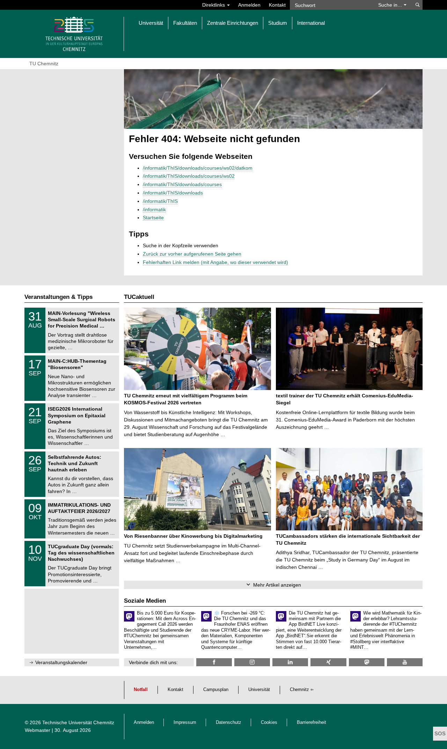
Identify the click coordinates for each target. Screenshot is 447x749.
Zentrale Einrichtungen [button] (232, 23)
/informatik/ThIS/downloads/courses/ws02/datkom (197, 168)
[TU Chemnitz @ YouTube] (405, 662)
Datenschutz (228, 722)
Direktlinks (214, 5)
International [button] (311, 23)
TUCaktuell (139, 297)
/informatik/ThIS (160, 201)
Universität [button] (151, 23)
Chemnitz (299, 689)
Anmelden (249, 5)
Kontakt (277, 5)
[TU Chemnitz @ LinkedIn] (290, 662)
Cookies (269, 722)
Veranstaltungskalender (61, 662)
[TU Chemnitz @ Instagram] (252, 662)
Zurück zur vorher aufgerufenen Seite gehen (192, 254)
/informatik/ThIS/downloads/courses (182, 184)
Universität (259, 689)
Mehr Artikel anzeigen (277, 585)
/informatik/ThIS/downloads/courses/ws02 (189, 176)
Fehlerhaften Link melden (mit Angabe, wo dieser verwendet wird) (215, 262)
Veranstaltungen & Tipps (58, 297)
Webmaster (37, 730)
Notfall (141, 689)
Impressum (185, 722)
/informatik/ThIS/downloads (173, 193)
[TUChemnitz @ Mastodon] (366, 662)
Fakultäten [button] (185, 23)
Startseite (153, 217)
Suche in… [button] (391, 5)
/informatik (154, 209)
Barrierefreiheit (311, 722)
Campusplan (215, 689)
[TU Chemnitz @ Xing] (328, 662)
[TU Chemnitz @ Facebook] (214, 662)
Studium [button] (277, 23)
